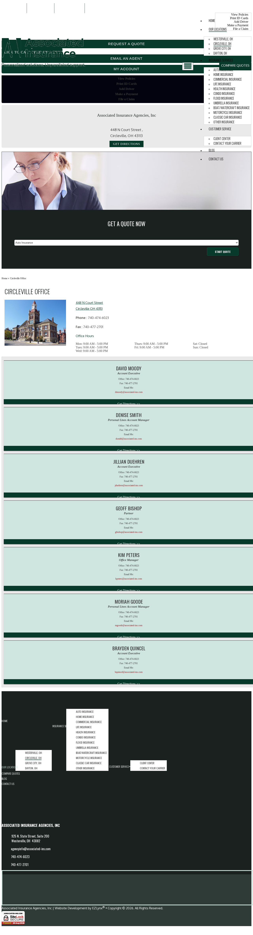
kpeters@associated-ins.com (128, 578)
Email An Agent (69, 8)
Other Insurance (223, 122)
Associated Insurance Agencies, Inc (27, 908)
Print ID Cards (126, 83)
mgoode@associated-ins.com (128, 625)
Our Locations (218, 29)
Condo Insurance (224, 93)
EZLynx (97, 908)
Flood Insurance (223, 98)
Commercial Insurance (227, 79)
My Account (226, 8)
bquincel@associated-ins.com (129, 672)
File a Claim (126, 99)
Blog (212, 150)
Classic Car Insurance (227, 117)
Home (212, 20)
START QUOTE (223, 252)
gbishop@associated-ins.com (128, 532)
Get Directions (126, 144)
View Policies (239, 14)
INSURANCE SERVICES (221, 60)
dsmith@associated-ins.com (129, 438)
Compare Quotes (235, 65)
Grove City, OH (222, 48)
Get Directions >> (128, 404)
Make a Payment (126, 94)
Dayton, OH (220, 53)
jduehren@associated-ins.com (129, 485)
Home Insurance (223, 74)
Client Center (221, 138)
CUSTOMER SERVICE (220, 129)
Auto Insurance (84, 711)
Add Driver (126, 89)
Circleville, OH (222, 43)
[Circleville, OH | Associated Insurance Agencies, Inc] (44, 68)
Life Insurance (222, 84)
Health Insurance (224, 88)
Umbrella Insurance (226, 103)
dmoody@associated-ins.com (129, 392)
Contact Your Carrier (227, 143)
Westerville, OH (223, 39)
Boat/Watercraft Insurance (231, 107)
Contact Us (216, 159)
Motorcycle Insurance (227, 112)
